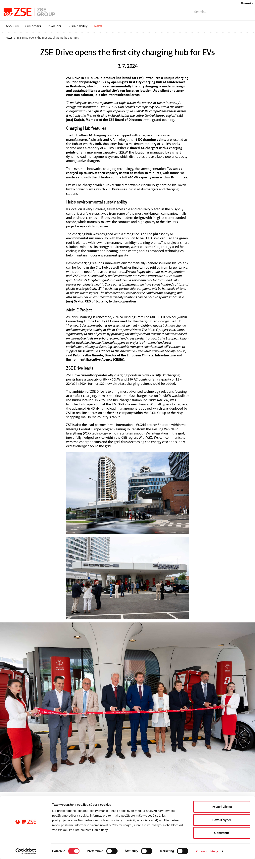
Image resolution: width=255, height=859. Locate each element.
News (98, 26)
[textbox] (223, 12)
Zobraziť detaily (207, 851)
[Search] (252, 12)
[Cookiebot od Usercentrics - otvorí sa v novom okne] (25, 851)
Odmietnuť (221, 833)
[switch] (112, 851)
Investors (54, 26)
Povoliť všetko (222, 806)
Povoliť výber (221, 820)
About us (12, 26)
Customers (33, 26)
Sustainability (77, 26)
